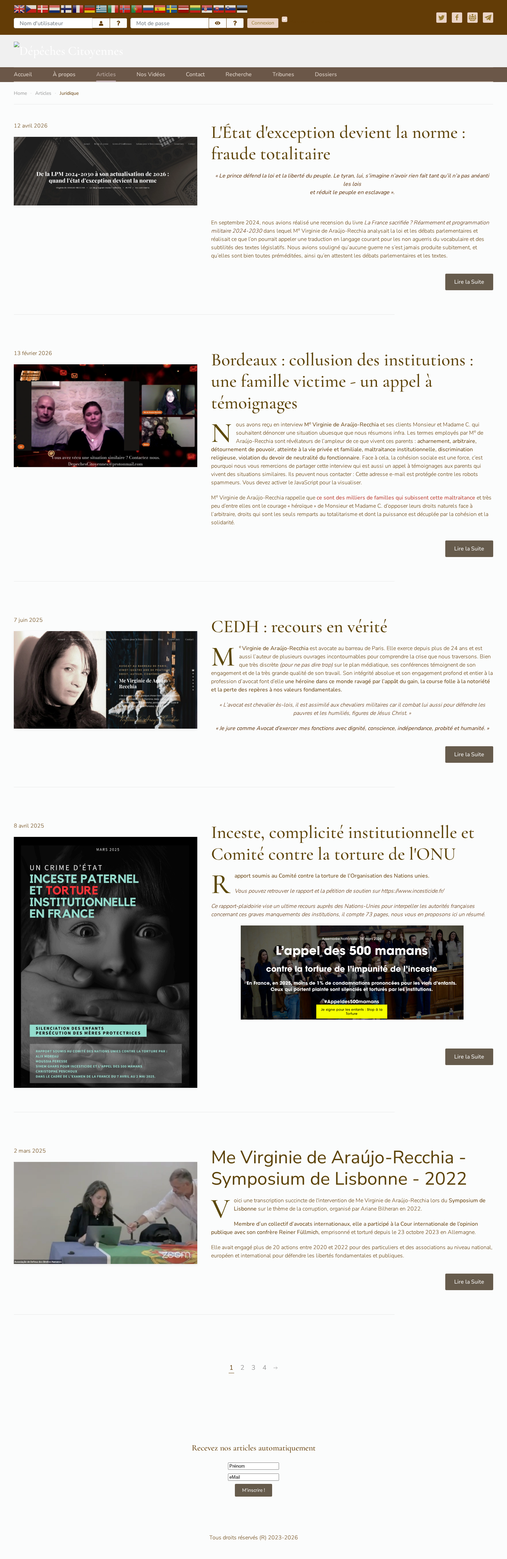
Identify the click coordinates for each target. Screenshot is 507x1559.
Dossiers (326, 74)
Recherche (239, 74)
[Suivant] (275, 1368)
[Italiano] (113, 8)
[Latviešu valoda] (184, 8)
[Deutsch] (90, 8)
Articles (106, 74)
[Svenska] (172, 8)
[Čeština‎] (31, 8)
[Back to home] (68, 51)
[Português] (137, 8)
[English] (20, 8)
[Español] (160, 8)
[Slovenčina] (219, 8)
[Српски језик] (207, 8)
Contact (195, 74)
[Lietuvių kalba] (195, 8)
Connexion (262, 23)
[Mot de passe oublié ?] (235, 23)
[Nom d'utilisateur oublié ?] (119, 23)
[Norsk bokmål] (125, 8)
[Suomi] (66, 8)
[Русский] (149, 8)
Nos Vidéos (151, 74)
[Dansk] (43, 8)
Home (20, 93)
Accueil (23, 74)
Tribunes (283, 74)
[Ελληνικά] (102, 8)
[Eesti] (242, 8)
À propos (64, 74)
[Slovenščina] (231, 8)
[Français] (78, 8)
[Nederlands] (55, 8)
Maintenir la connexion (313, 21)
